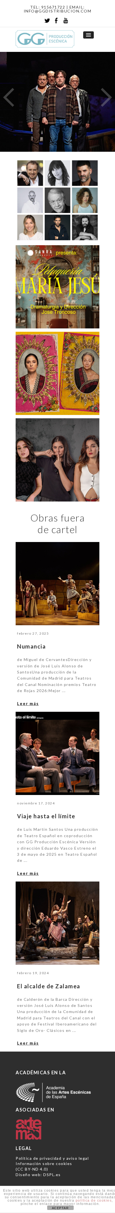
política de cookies (94, 1200)
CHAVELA (33, 406)
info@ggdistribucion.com (58, 11)
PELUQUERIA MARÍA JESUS (55, 320)
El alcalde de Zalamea (48, 986)
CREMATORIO (39, 233)
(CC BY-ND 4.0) (32, 1169)
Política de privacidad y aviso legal (52, 1158)
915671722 (53, 7)
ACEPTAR (60, 1208)
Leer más (28, 704)
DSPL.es (52, 1174)
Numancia (31, 646)
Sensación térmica (48, 493)
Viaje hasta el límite (46, 816)
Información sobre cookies (44, 1163)
